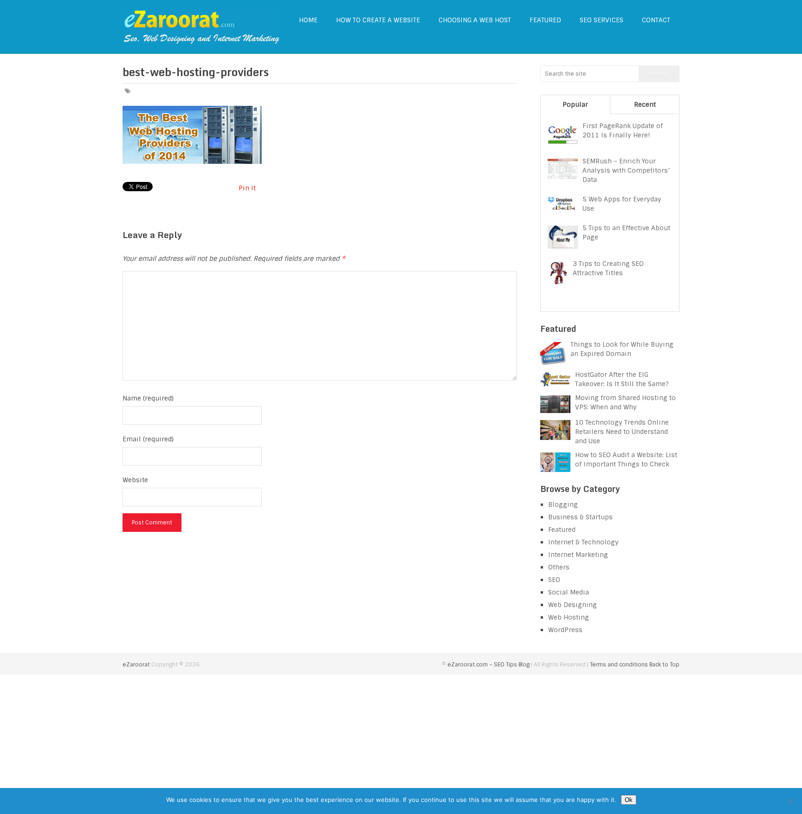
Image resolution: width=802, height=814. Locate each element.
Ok (629, 799)
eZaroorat (136, 664)
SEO (554, 579)
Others (558, 567)
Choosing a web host (475, 20)
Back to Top (664, 664)
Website (135, 480)
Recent (645, 104)
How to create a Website (378, 20)
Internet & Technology (583, 542)
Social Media (568, 592)
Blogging (563, 504)
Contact (656, 20)
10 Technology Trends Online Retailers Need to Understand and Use (622, 431)
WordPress (565, 630)
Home (308, 20)
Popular (575, 104)
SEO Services (601, 20)
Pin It (247, 188)
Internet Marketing (578, 554)
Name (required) (148, 398)
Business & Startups (580, 517)
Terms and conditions (619, 664)
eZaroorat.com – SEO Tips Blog (488, 664)
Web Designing (572, 605)
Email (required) (148, 439)
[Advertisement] (401, 744)
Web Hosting (568, 617)
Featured (545, 20)
